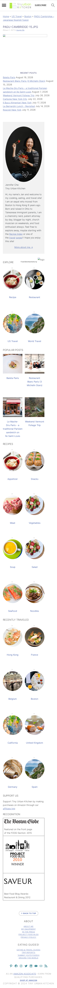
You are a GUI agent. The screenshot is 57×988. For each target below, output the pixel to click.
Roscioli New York (12, 109)
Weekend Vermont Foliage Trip (18, 95)
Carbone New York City (15, 99)
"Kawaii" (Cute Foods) (29, 955)
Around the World (28, 958)
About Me (28, 926)
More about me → (23, 247)
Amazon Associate (24, 973)
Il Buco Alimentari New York (17, 102)
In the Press (28, 932)
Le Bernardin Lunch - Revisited (19, 106)
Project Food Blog (29, 934)
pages (19, 237)
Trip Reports (28, 952)
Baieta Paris (9, 77)
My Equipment (28, 929)
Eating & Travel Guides (28, 950)
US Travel (17, 16)
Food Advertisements (28, 262)
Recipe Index (16, 234)
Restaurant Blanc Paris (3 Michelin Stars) (24, 81)
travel (12, 237)
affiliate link (9, 808)
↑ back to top (28, 913)
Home (6, 16)
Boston (27, 16)
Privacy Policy (28, 937)
